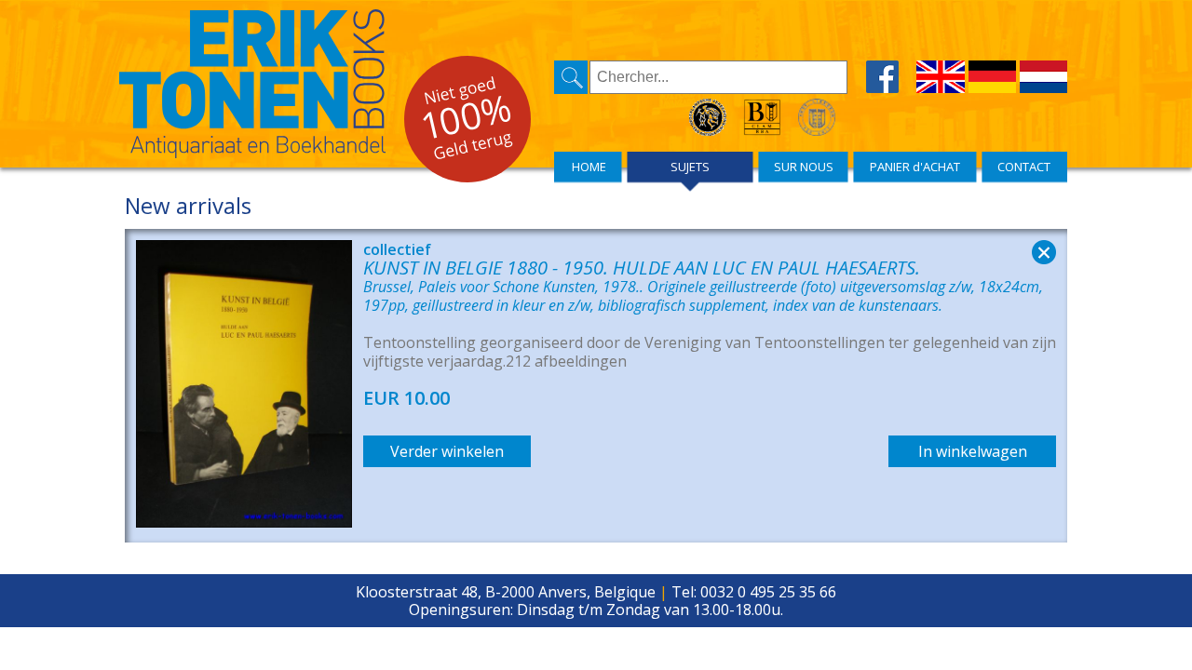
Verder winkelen (447, 451)
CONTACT (1023, 166)
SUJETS (690, 166)
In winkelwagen (972, 451)
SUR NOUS (803, 166)
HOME (589, 166)
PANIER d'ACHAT (915, 166)
